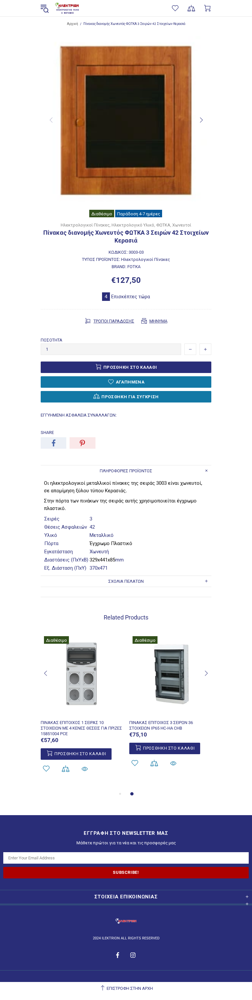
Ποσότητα (51, 340)
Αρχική (72, 24)
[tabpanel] (81, 711)
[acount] (46, 769)
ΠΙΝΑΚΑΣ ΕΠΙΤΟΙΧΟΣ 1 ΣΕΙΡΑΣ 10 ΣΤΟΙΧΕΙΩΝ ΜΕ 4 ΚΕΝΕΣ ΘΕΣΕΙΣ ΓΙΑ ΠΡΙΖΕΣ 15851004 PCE (81, 728)
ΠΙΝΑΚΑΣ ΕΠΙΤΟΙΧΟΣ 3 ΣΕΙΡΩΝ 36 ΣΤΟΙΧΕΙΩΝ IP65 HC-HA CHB (161, 725)
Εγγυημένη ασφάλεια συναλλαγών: (78, 415)
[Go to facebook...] (118, 955)
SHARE (47, 432)
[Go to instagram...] (133, 955)
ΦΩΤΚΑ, (163, 225)
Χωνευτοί (181, 225)
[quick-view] (84, 769)
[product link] (82, 640)
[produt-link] (82, 711)
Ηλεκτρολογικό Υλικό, (133, 225)
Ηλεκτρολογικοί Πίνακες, (86, 225)
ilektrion (67, 8)
